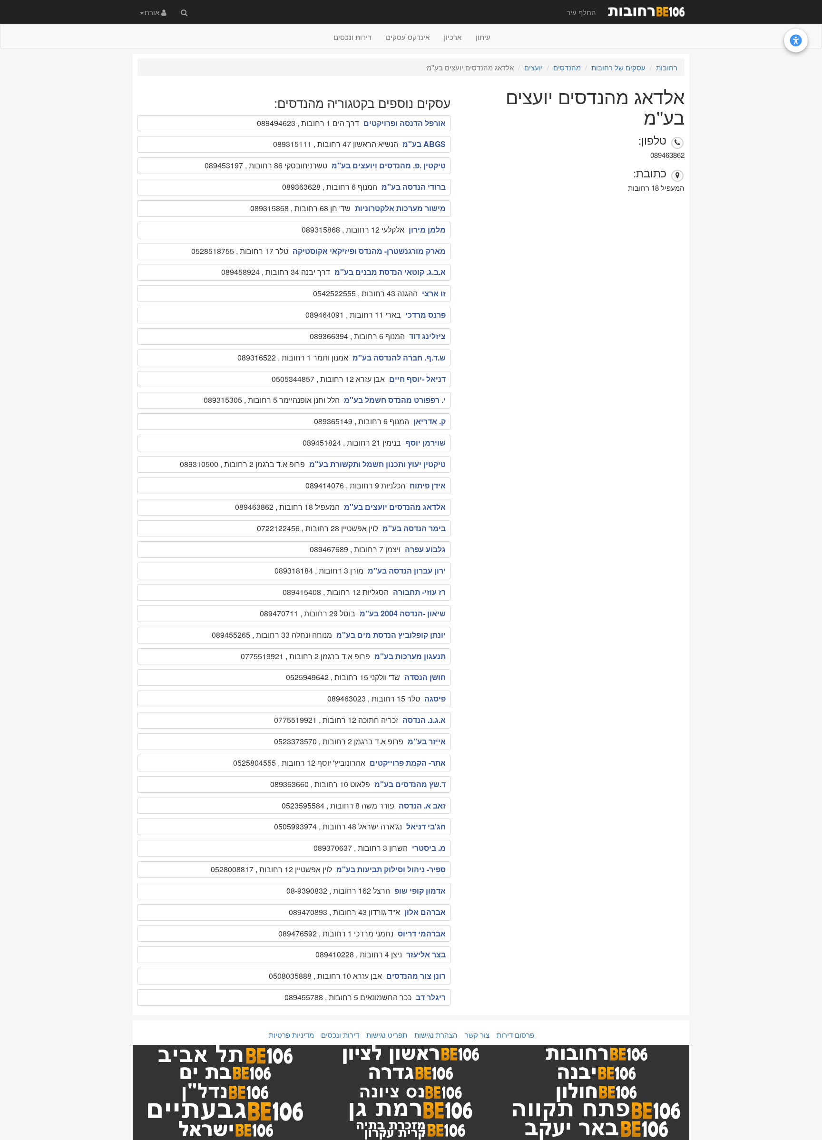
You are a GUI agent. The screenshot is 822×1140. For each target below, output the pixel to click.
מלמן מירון (427, 229)
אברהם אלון (425, 911)
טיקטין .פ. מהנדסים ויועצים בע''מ (389, 165)
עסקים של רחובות (618, 67)
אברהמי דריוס (422, 933)
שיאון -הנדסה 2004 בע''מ (403, 613)
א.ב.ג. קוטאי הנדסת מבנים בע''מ (390, 271)
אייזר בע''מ (427, 741)
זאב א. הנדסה (422, 805)
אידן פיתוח (428, 485)
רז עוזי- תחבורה (419, 591)
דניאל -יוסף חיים (417, 378)
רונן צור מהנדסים (416, 975)
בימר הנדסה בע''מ (414, 528)
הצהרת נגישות (436, 1035)
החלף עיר (581, 12)
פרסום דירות (515, 1035)
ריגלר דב (431, 997)
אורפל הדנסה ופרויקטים (404, 122)
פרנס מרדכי (425, 314)
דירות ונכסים (352, 37)
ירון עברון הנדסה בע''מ (407, 570)
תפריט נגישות (386, 1035)
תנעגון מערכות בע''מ (410, 656)
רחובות (666, 67)
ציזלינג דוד (427, 336)
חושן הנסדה (425, 677)
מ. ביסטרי (429, 847)
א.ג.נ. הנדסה (424, 719)
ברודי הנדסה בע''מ (414, 186)
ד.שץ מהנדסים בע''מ (410, 784)
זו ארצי (434, 293)
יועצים (533, 67)
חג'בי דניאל (426, 826)
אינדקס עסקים (408, 37)
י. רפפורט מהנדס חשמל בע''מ (395, 399)
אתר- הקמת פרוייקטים (408, 762)
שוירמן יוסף (425, 442)
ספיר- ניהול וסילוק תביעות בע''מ (391, 869)
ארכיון (452, 37)
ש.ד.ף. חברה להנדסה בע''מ (399, 357)
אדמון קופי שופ (420, 890)
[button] (153, 12)
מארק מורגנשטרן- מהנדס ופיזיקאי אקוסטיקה (369, 250)
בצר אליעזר (426, 954)
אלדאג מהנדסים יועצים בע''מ (395, 506)
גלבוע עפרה (425, 549)
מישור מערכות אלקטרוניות (400, 208)
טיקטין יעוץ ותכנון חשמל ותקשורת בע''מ (377, 463)
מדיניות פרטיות (291, 1035)
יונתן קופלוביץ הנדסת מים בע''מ (391, 634)
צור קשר (477, 1035)
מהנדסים (567, 67)
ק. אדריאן (429, 421)
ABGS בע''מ (424, 143)
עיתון (483, 37)
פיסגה (435, 698)
